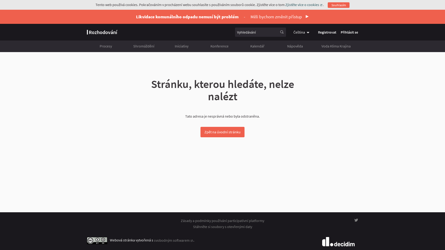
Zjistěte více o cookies (304, 4)
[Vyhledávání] (282, 32)
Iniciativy (181, 46)
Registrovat (327, 32)
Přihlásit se (349, 32)
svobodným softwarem (173, 240)
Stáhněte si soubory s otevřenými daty (222, 226)
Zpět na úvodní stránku (222, 132)
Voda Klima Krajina (336, 46)
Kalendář (257, 46)
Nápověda (295, 46)
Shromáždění (143, 46)
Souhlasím (338, 5)
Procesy (106, 46)
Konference (219, 46)
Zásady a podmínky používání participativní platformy (222, 220)
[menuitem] (302, 32)
